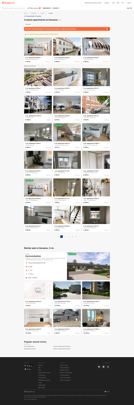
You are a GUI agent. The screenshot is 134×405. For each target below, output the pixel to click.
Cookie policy (41, 375)
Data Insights (41, 387)
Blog (39, 367)
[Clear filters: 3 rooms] (58, 8)
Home (25, 13)
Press (39, 370)
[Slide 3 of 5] (37, 54)
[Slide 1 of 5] (36, 54)
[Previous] (58, 236)
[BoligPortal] (8, 3)
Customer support (64, 375)
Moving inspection (64, 367)
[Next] (76, 236)
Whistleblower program (44, 380)
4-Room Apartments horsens (61, 349)
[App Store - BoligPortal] (28, 369)
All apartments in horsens (33, 16)
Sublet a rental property (66, 372)
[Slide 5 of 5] (39, 54)
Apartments (34, 13)
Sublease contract (64, 370)
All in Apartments (29, 346)
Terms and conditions (65, 377)
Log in (129, 3)
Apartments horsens (30, 349)
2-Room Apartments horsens (61, 346)
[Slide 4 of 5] (38, 54)
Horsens (42, 13)
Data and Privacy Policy (44, 372)
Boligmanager (41, 385)
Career (40, 382)
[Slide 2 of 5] (66, 54)
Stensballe (28, 24)
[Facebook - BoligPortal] (99, 367)
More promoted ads (30, 66)
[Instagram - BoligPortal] (108, 367)
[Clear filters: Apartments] (50, 8)
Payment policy (42, 377)
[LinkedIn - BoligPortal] (103, 367)
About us (40, 365)
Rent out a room (64, 365)
